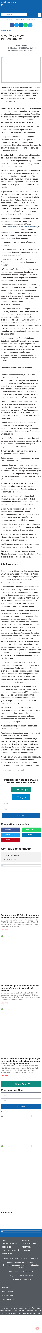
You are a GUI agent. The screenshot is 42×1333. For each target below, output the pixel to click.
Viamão (22, 770)
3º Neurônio (7, 770)
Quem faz (26, 1250)
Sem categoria (10, 19)
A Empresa (26, 1247)
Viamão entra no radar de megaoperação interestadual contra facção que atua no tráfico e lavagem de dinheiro (20, 1061)
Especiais (6, 1247)
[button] (39, 15)
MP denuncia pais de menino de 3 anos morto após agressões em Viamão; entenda (20, 988)
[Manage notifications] (37, 1328)
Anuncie (25, 1240)
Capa (2, 19)
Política (16, 770)
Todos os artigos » (10, 859)
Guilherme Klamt (8, 1299)
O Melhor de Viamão (11, 1250)
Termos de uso (29, 1244)
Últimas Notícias (9, 1244)
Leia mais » (5, 930)
